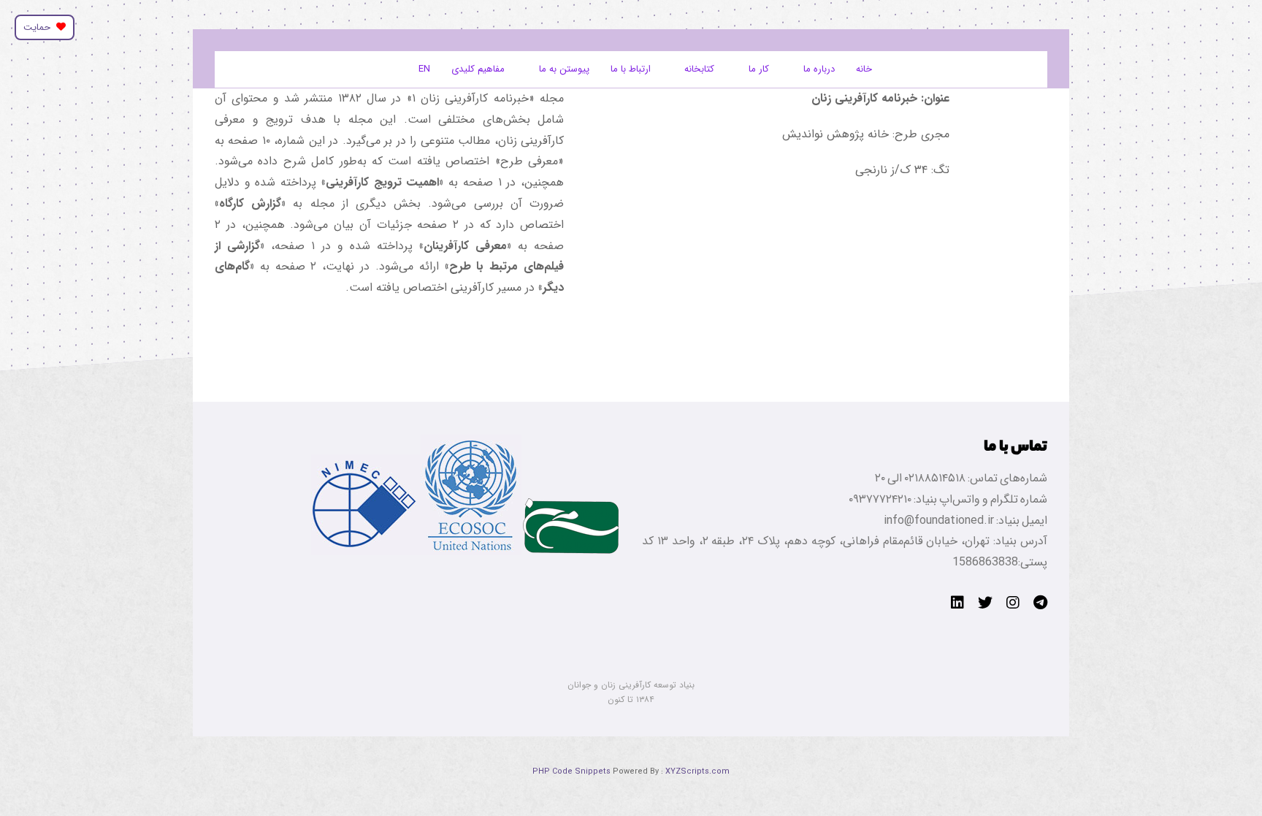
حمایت (39, 27)
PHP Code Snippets (571, 772)
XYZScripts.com (697, 772)
